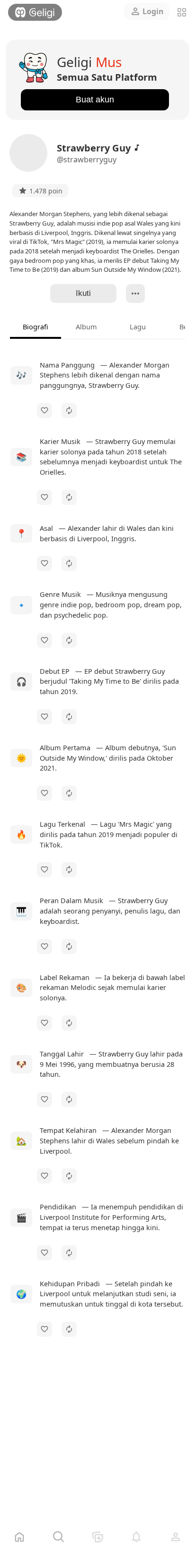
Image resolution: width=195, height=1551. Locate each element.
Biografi (35, 326)
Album (86, 326)
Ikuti (83, 293)
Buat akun (95, 99)
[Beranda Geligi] (35, 12)
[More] (135, 293)
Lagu (138, 326)
